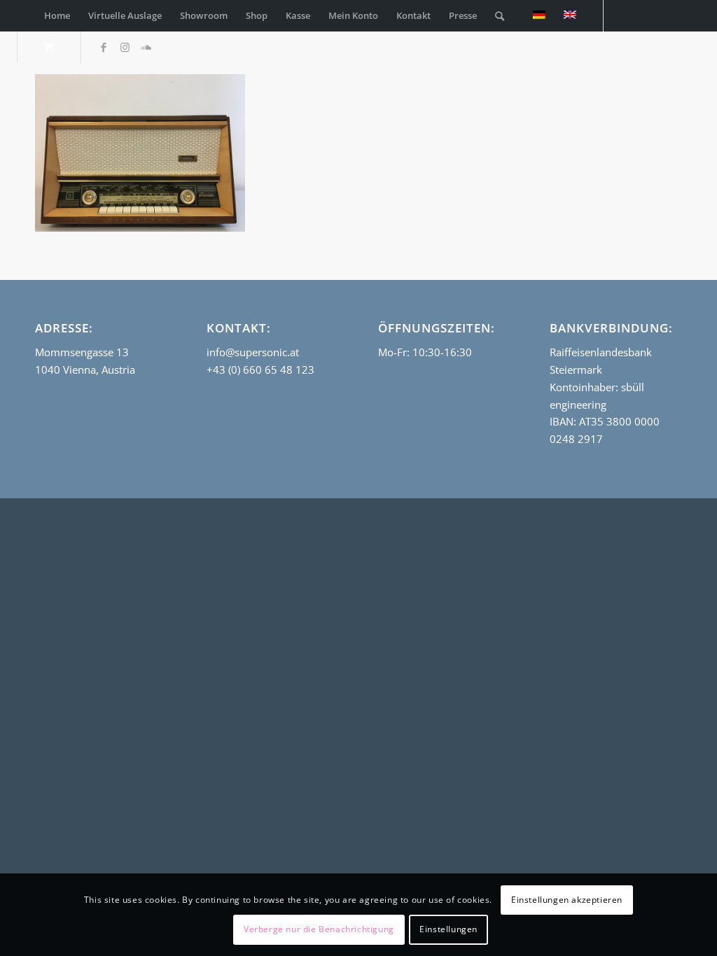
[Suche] (499, 15)
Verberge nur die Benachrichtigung (319, 929)
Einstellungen (448, 929)
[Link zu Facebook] (103, 46)
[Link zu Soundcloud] (145, 46)
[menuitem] (57, 15)
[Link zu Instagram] (124, 46)
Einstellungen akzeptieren (566, 900)
